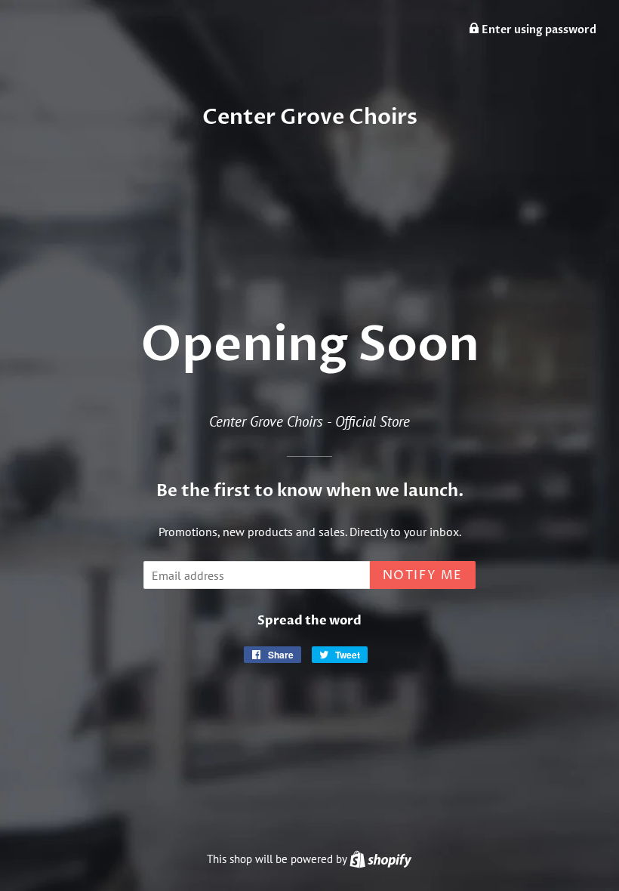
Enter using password (537, 30)
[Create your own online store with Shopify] (380, 859)
